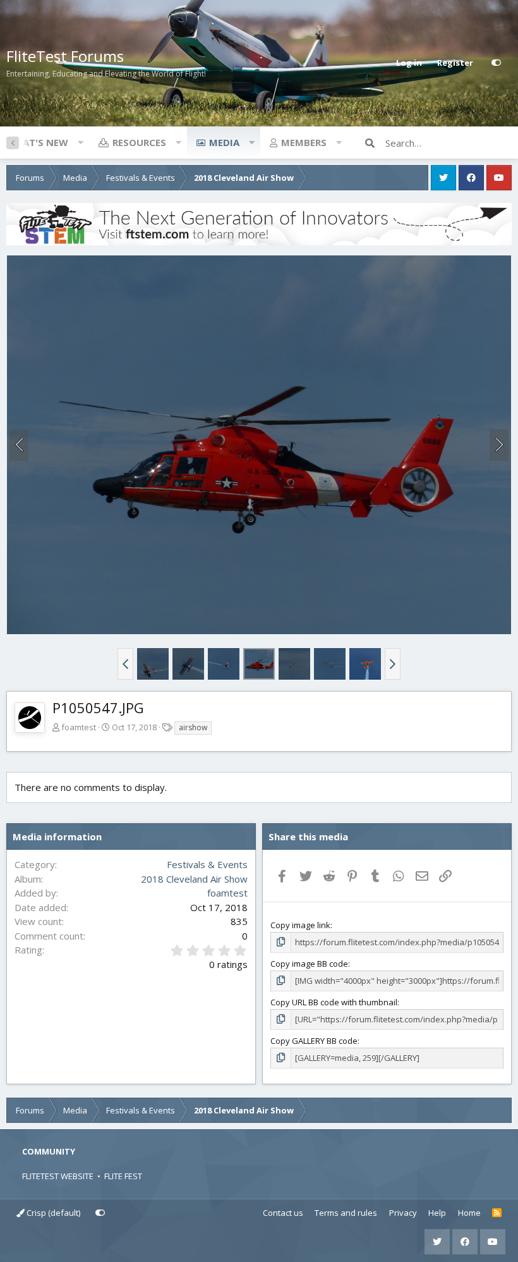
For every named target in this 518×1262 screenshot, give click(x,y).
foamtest (78, 727)
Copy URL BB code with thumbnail (333, 1002)
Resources (139, 142)
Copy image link (300, 925)
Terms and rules (346, 1212)
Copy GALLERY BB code (314, 1040)
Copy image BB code (309, 963)
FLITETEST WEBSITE (57, 1176)
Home (469, 1212)
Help (437, 1212)
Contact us (283, 1212)
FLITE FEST (123, 1176)
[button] (80, 142)
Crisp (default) (52, 1212)
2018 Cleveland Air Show (194, 879)
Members (304, 142)
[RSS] (496, 1213)
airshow (193, 727)
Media (224, 142)
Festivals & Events (207, 864)
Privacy (403, 1212)
